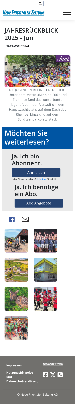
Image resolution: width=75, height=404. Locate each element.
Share (11, 219)
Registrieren (41, 179)
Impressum (14, 365)
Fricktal (24, 45)
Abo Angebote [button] (38, 203)
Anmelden (36, 172)
